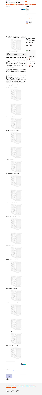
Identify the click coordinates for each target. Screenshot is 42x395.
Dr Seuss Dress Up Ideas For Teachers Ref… (32, 61)
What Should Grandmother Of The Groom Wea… (32, 66)
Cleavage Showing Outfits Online (23, 366)
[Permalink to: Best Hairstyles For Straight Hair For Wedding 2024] (31, 31)
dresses (28, 10)
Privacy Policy (12, 390)
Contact (12, 391)
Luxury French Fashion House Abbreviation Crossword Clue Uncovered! (9, 379)
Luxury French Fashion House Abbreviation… (32, 22)
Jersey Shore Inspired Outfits (9, 366)
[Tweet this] (22, 9)
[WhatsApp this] (25, 9)
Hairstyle (29, 44)
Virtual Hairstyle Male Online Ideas (32, 64)
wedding (28, 9)
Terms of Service (17, 390)
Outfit (29, 18)
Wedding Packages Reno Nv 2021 (23, 4)
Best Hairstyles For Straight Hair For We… (30, 38)
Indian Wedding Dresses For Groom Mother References (12, 4)
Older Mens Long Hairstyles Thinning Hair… (31, 42)
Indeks (16, 391)
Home (6, 390)
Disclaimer (7, 391)
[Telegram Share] (24, 9)
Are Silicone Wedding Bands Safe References (33, 4)
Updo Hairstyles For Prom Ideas (32, 40)
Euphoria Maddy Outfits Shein (31, 56)
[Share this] (21, 9)
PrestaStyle (8, 0)
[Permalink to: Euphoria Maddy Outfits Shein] (31, 52)
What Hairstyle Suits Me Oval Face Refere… (32, 45)
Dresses (30, 65)
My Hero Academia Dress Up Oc (32, 59)
